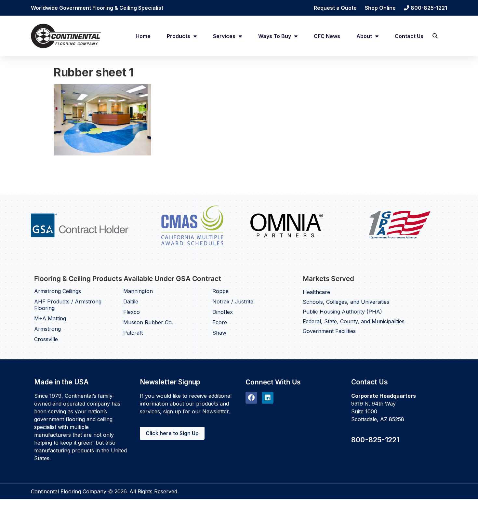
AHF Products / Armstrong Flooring (67, 304)
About (364, 36)
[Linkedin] (267, 398)
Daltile (130, 301)
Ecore (219, 322)
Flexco (131, 312)
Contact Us (409, 36)
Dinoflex (222, 312)
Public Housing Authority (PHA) (342, 311)
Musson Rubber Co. (148, 322)
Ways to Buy (274, 36)
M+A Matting (50, 318)
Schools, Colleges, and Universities (346, 302)
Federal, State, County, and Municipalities (354, 321)
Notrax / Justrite (232, 301)
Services (224, 36)
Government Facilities (329, 331)
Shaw (219, 332)
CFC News (327, 36)
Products (178, 36)
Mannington (138, 291)
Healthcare (316, 292)
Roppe (220, 291)
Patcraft (133, 332)
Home (143, 36)
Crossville (46, 339)
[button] (435, 36)
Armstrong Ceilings (57, 291)
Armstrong (47, 329)
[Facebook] (251, 398)
